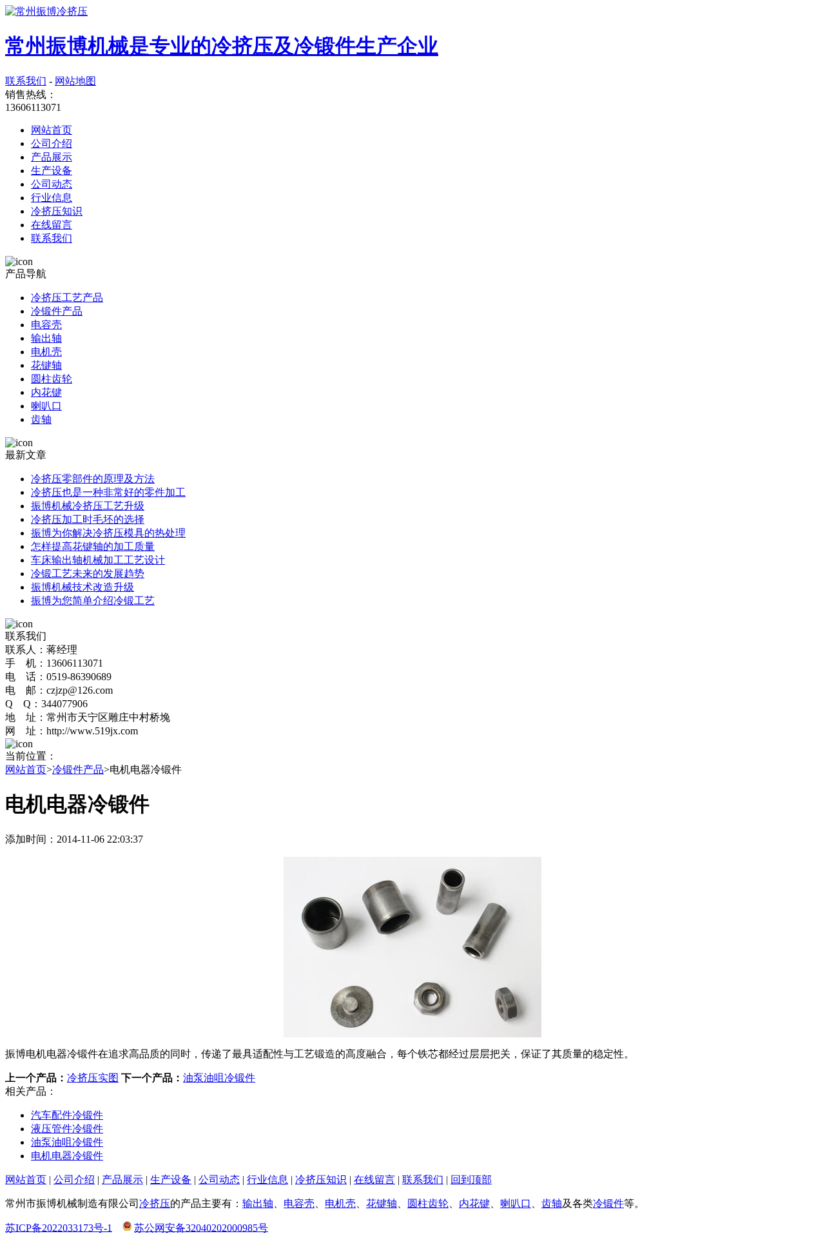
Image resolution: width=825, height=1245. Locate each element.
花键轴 (46, 365)
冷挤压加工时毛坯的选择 (87, 519)
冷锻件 (608, 1203)
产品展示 (51, 157)
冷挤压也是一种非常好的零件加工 (108, 492)
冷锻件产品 (56, 311)
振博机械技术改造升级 (82, 587)
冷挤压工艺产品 (67, 297)
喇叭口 (46, 405)
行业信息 (51, 197)
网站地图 (75, 80)
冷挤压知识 (56, 211)
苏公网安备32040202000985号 (201, 1227)
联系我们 (25, 80)
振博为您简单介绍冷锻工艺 (93, 600)
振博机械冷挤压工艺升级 (87, 505)
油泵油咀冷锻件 (219, 1077)
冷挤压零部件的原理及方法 (93, 478)
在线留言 (51, 224)
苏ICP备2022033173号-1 (58, 1227)
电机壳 (46, 351)
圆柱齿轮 (51, 378)
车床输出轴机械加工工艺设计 (98, 559)
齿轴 (41, 419)
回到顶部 (471, 1179)
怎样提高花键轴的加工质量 (93, 546)
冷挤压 (154, 1203)
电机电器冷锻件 (67, 1155)
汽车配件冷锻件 (67, 1115)
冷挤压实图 (93, 1077)
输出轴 (46, 338)
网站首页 (51, 129)
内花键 (46, 392)
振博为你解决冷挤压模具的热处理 (108, 532)
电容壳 (46, 324)
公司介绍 (51, 143)
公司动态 (51, 184)
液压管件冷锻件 (67, 1128)
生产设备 (51, 170)
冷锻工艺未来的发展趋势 (87, 573)
